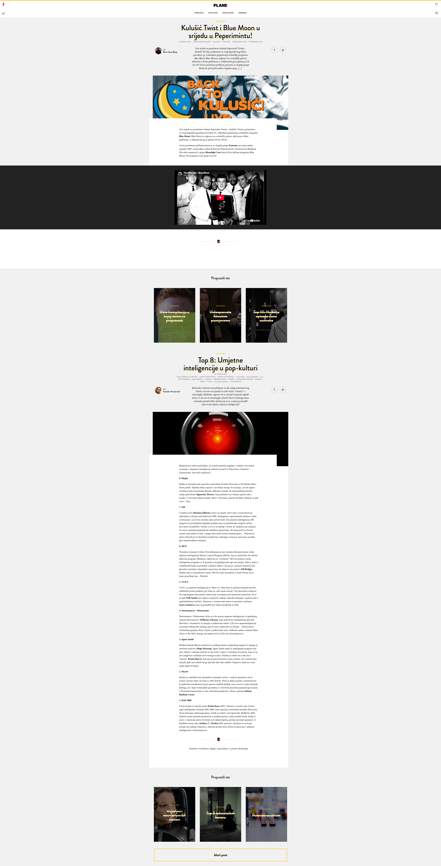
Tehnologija (199, 13)
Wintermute (236, 381)
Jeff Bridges (184, 379)
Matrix (208, 379)
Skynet (258, 379)
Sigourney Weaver (245, 379)
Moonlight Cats (240, 42)
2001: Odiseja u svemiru (187, 377)
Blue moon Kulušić (202, 42)
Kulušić (226, 42)
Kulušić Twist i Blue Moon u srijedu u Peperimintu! (220, 31)
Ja (262, 377)
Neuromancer (220, 379)
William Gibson (221, 381)
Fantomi (217, 42)
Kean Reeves (197, 379)
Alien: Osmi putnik (207, 377)
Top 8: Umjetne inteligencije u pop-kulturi (221, 364)
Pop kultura (213, 13)
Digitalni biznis (228, 13)
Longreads (242, 13)
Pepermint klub (255, 42)
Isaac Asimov (252, 377)
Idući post (220, 854)
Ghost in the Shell (226, 377)
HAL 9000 (240, 377)
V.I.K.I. (210, 381)
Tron (203, 381)
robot (231, 379)
